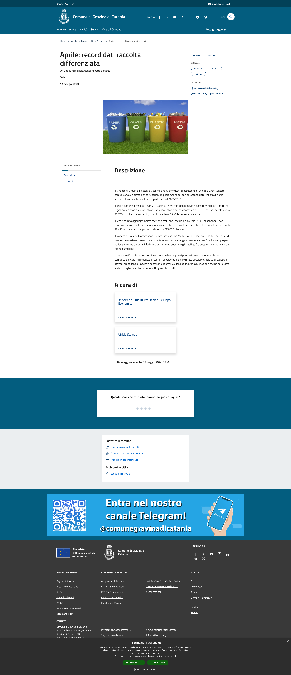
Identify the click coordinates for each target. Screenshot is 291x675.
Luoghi (194, 607)
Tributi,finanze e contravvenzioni (163, 581)
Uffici (59, 592)
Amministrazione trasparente (161, 630)
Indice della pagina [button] (72, 165)
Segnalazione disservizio (113, 635)
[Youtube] (174, 17)
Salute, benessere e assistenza (162, 586)
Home (63, 41)
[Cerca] (231, 16)
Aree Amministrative (67, 586)
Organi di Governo (65, 581)
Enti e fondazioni (65, 597)
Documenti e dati (65, 614)
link (174, 656)
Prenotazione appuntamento (116, 630)
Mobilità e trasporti (111, 603)
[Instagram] (181, 17)
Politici (59, 603)
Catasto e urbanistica (112, 597)
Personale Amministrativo (69, 608)
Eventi (194, 612)
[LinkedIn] (189, 17)
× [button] (287, 641)
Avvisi (194, 592)
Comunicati (87, 41)
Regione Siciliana (65, 4)
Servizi (100, 41)
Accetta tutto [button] (133, 662)
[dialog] (145, 656)
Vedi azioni (212, 55)
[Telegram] (196, 17)
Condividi (196, 55)
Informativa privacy (156, 635)
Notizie (194, 581)
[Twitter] (166, 17)
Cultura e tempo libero (112, 586)
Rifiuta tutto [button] (158, 662)
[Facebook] (159, 17)
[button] (145, 669)
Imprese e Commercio (112, 592)
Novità (73, 41)
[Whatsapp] (204, 17)
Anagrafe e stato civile (112, 581)
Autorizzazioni (153, 592)
